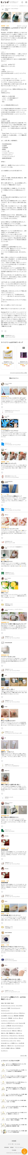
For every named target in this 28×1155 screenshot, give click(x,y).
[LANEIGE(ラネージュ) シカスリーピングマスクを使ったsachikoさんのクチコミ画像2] (17, 17)
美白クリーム (19, 1033)
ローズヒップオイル (13, 1038)
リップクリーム (4, 1020)
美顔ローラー (4, 1045)
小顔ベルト (12, 1048)
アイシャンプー (4, 1018)
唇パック (21, 1018)
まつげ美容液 (4, 1015)
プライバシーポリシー (19, 1147)
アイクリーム (10, 1015)
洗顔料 (8, 1008)
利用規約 (12, 1147)
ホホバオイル (21, 1035)
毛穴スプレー (22, 1013)
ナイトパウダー (19, 1005)
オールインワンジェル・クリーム (8, 1005)
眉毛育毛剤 (21, 1015)
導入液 (12, 1003)
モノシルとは (17, 1144)
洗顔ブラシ (3, 1033)
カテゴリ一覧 (10, 1144)
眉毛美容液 (16, 1015)
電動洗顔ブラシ (12, 1033)
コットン (3, 1025)
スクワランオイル (5, 1038)
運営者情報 (6, 1147)
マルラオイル (21, 1038)
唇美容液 (10, 1018)
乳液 (5, 1003)
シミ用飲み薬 (8, 1025)
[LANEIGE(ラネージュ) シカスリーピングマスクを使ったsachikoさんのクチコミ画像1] (6, 17)
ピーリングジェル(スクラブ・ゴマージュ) (10, 1013)
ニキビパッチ (4, 1028)
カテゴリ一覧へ (23, 1055)
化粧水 (2, 1003)
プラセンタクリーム (13, 1035)
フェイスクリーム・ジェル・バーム (8, 1040)
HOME (14, 1141)
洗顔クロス (14, 1030)
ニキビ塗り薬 (21, 1043)
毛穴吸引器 (18, 1048)
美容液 (8, 1003)
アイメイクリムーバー (15, 1008)
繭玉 (7, 1033)
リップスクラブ (11, 1020)
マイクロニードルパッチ (6, 1030)
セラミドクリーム (5, 1035)
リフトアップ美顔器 (5, 1048)
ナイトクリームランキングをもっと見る (18, 372)
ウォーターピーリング (19, 1045)
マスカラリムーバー (5, 1010)
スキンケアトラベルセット (17, 1025)
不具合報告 (14, 1150)
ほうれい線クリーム (5, 1043)
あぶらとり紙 (22, 1023)
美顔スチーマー (10, 1045)
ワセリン (18, 1040)
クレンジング (4, 1008)
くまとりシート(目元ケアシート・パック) (10, 1023)
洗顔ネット (19, 1030)
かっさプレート (4, 1050)
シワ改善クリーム (14, 1043)
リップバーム (15, 1018)
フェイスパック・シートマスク (13, 1028)
